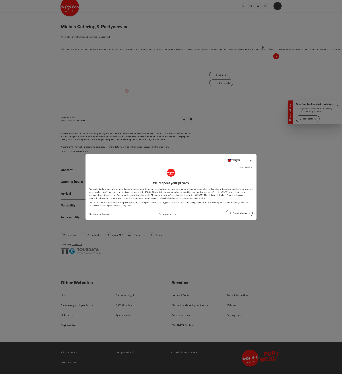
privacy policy (245, 167)
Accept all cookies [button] (241, 213)
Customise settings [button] (168, 214)
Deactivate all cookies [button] (99, 214)
